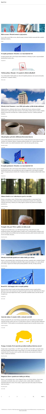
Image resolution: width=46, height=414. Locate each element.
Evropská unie (3, 60)
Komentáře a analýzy (4, 145)
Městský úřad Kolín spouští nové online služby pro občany (18, 257)
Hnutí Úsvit (3, 2)
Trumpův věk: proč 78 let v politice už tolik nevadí (15, 227)
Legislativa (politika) (4, 206)
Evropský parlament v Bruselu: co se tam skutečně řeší (17, 53)
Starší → (43, 396)
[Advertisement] (23, 13)
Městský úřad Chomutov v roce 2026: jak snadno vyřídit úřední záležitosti (22, 106)
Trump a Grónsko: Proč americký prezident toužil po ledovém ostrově (21, 346)
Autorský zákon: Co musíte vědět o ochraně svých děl (16, 317)
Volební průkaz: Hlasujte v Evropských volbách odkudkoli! (18, 73)
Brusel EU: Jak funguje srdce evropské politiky (14, 286)
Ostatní (2, 41)
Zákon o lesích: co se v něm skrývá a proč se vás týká (16, 196)
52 (33, 396)
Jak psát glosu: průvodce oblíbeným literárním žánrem (17, 137)
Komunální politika (4, 116)
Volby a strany (3, 79)
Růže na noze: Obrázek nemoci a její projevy (14, 34)
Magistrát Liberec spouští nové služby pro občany (15, 376)
